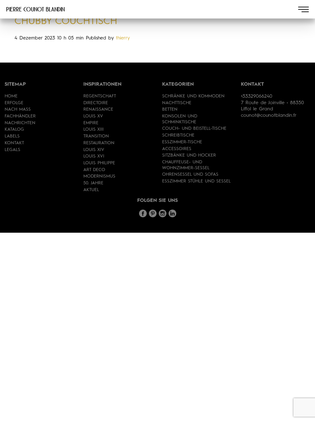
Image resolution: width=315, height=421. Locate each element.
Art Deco (94, 170)
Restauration (98, 143)
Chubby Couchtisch (65, 22)
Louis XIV (93, 150)
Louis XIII (93, 129)
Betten (169, 109)
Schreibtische (178, 135)
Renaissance (98, 109)
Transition (96, 136)
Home (11, 96)
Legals (12, 150)
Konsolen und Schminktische (179, 119)
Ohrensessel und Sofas (190, 174)
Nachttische (176, 103)
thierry (123, 38)
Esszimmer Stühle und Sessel (196, 181)
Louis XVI (93, 156)
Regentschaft (99, 96)
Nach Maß (18, 109)
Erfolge (14, 103)
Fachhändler (20, 116)
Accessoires (176, 149)
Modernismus (99, 176)
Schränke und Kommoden (193, 96)
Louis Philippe (99, 163)
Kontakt (14, 143)
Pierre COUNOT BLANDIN (35, 9)
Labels (12, 136)
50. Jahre (93, 183)
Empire (90, 123)
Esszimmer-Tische (182, 142)
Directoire (95, 103)
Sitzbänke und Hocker (189, 155)
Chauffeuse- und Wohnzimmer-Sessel (185, 165)
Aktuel (91, 190)
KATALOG (14, 129)
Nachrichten (20, 123)
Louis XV (93, 116)
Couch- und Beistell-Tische (194, 128)
